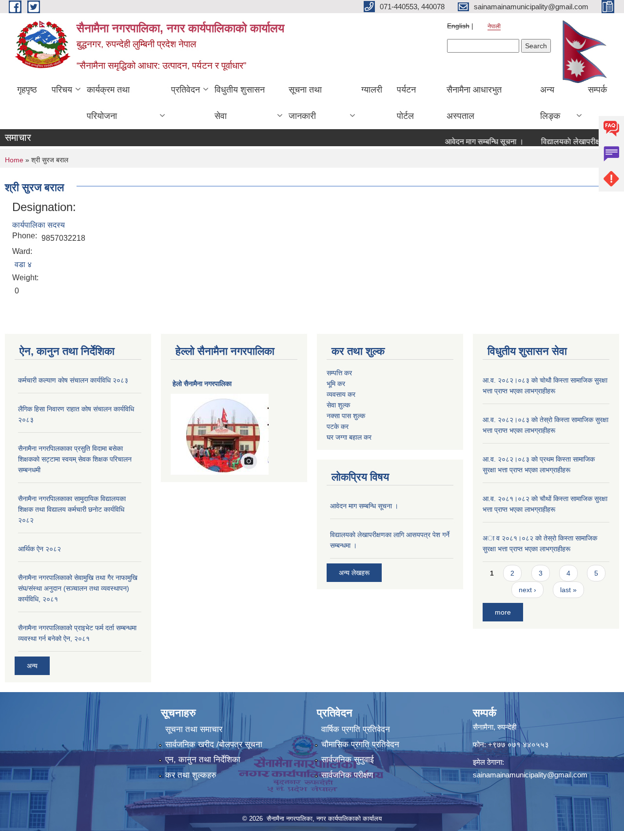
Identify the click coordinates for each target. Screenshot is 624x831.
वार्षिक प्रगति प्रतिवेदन (355, 729)
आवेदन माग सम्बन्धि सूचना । (474, 141)
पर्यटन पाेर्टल (406, 103)
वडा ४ (23, 264)
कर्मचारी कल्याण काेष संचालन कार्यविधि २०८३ (73, 380)
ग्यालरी (371, 90)
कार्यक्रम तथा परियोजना (108, 103)
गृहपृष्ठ (27, 90)
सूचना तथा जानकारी (305, 103)
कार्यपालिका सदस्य (38, 225)
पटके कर (338, 426)
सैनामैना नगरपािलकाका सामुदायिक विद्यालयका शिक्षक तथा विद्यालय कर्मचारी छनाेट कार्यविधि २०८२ (72, 509)
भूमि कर (336, 383)
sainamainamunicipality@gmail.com (530, 775)
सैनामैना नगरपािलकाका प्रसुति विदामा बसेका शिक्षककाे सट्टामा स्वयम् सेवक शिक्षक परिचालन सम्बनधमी (75, 459)
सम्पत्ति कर (339, 373)
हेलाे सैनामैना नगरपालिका (202, 383)
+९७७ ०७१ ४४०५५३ (518, 744)
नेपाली (494, 26)
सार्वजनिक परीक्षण (347, 775)
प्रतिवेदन (185, 90)
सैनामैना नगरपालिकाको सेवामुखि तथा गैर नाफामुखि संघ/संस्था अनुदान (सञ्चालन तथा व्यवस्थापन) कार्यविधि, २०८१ (77, 588)
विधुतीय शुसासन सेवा (239, 103)
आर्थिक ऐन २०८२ (39, 549)
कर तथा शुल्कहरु (190, 775)
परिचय (62, 90)
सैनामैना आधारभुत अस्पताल (474, 103)
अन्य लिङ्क (550, 103)
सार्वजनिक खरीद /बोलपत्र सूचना (213, 744)
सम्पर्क (597, 90)
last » (568, 590)
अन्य (32, 666)
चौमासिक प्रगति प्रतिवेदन (360, 744)
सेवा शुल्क (338, 405)
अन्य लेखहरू (354, 573)
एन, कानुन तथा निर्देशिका (202, 759)
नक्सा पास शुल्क (346, 416)
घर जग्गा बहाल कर (349, 437)
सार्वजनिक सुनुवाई (347, 759)
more (503, 612)
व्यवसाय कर (341, 394)
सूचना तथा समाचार (193, 729)
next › (527, 590)
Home (14, 160)
